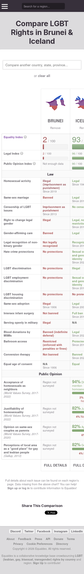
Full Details (55, 465)
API (48, 539)
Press (38, 539)
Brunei (55, 121)
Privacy (18, 544)
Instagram (60, 531)
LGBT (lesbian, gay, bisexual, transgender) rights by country (43, 557)
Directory (62, 544)
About (10, 539)
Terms (71, 539)
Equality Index (13, 137)
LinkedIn (77, 531)
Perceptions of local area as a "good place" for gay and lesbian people (21, 448)
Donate (58, 539)
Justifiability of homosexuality (14, 410)
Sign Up (38, 563)
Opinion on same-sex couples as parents (18, 428)
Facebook (43, 531)
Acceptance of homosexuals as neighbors (15, 385)
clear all (44, 75)
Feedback (24, 539)
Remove (55, 128)
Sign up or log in (18, 488)
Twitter (28, 531)
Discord (15, 531)
